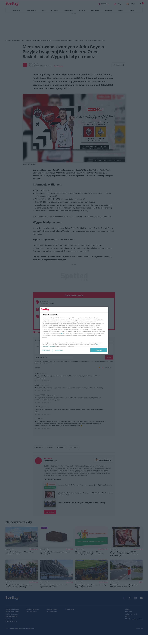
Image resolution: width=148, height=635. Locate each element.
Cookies (52, 346)
